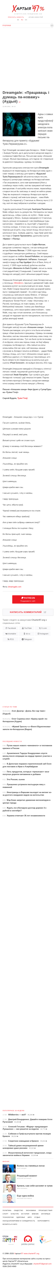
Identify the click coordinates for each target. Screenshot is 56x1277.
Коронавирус (44, 1221)
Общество (18, 1210)
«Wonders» (18, 283)
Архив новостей (36, 17)
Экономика (31, 1210)
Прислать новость (16, 17)
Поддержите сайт (28, 599)
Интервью (45, 1214)
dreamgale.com (14, 587)
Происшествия (45, 1210)
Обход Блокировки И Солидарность (19, 1221)
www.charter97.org (31, 1253)
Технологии (8, 1217)
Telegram (28, 639)
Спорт (5, 1214)
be (18, 20)
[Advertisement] (28, 59)
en (26, 20)
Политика (7, 1210)
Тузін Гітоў (22, 398)
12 (19, 102)
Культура (15, 1214)
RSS (12, 639)
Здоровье (20, 1217)
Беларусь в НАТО (10, 1224)
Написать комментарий (28, 612)
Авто (30, 1217)
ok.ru (28, 634)
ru (22, 20)
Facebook (12, 628)
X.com (44, 628)
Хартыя (28, 8)
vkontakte (12, 634)
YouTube (28, 628)
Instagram (44, 634)
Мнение (6, 1161)
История (25, 1214)
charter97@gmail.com (42, 1264)
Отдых (37, 1217)
